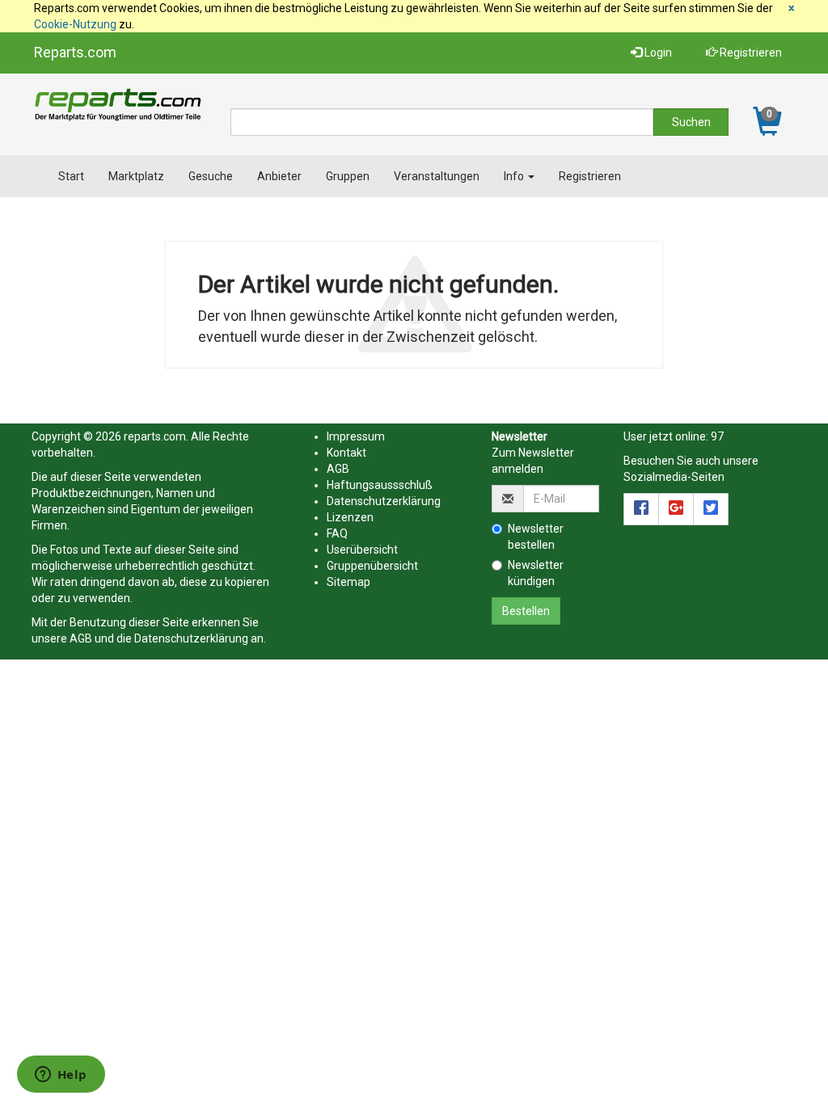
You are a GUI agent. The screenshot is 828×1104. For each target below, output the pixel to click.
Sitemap (348, 581)
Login (657, 52)
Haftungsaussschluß (380, 484)
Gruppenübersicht (372, 565)
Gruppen (348, 176)
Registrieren (749, 52)
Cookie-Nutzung (75, 24)
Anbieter (279, 176)
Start (71, 176)
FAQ (337, 533)
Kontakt (346, 452)
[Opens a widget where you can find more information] (60, 1076)
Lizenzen (350, 517)
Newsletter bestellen (536, 536)
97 (717, 436)
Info (515, 176)
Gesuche (210, 176)
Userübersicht (362, 549)
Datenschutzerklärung (191, 638)
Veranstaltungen (436, 176)
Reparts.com (75, 52)
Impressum (356, 436)
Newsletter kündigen (536, 573)
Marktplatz (136, 176)
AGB (81, 638)
